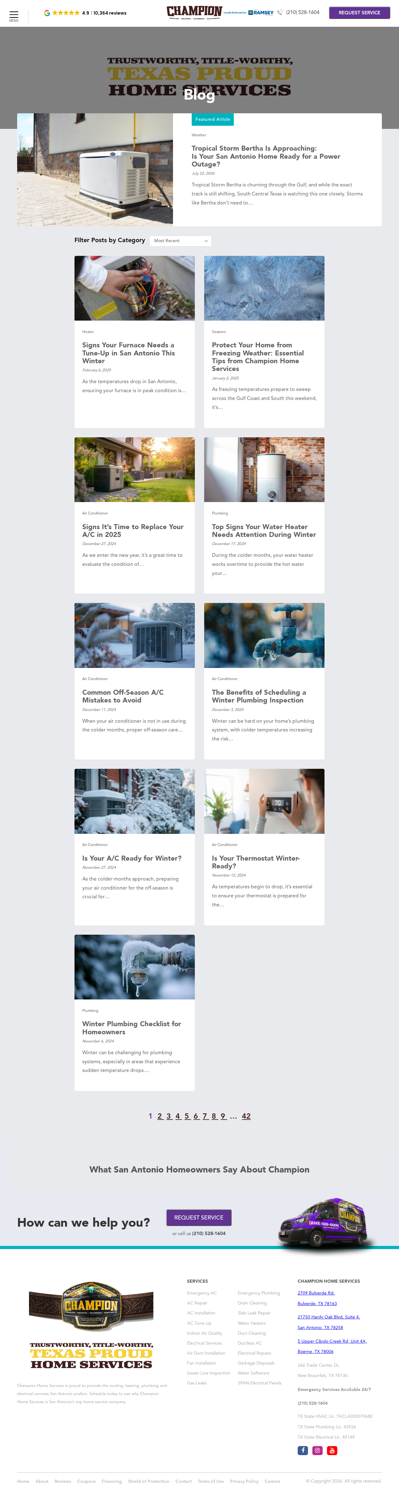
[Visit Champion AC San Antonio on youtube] (332, 1450)
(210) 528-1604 (303, 12)
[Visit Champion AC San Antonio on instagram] (317, 1450)
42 (246, 1117)
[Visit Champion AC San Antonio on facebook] (303, 1450)
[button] (86, 13)
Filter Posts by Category (110, 240)
